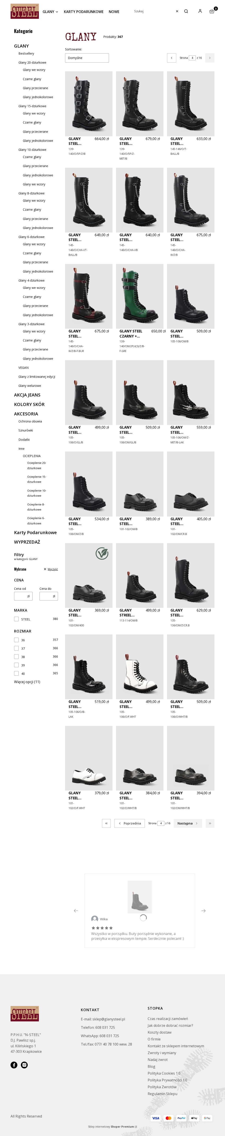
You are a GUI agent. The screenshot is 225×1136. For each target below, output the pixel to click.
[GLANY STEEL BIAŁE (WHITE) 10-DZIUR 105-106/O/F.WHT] (139, 666)
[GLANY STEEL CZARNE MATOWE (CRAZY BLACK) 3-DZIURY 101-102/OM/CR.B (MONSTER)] (190, 484)
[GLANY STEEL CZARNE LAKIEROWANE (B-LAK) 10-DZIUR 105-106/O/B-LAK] (88, 666)
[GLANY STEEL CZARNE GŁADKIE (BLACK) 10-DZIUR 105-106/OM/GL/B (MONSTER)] (139, 392)
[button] (186, 11)
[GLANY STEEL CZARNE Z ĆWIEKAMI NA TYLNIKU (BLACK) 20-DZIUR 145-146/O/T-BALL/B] (190, 103)
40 (23, 673)
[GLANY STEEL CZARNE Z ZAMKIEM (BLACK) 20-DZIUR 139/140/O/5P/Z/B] (88, 103)
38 (23, 657)
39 (23, 665)
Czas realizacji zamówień (168, 1018)
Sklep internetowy (111, 1127)
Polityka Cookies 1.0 (164, 1073)
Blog (151, 1066)
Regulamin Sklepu (162, 1094)
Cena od (20, 588)
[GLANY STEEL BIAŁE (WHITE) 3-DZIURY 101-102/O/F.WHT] (88, 758)
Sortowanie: (73, 49)
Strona (184, 58)
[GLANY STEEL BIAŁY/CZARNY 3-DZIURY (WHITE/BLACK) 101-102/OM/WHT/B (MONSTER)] (190, 758)
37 (23, 648)
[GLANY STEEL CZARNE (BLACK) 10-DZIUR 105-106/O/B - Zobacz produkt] (139, 896)
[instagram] (24, 1065)
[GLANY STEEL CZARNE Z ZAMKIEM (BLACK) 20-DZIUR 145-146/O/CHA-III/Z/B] (190, 200)
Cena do (45, 588)
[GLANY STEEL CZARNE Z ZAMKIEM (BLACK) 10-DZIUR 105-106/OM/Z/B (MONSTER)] (88, 484)
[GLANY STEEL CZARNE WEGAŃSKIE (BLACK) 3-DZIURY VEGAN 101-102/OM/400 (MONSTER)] (88, 575)
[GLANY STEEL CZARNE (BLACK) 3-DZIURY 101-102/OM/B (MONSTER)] (139, 484)
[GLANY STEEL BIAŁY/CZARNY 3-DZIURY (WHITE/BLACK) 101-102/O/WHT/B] (139, 758)
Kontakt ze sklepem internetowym (176, 1046)
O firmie (154, 1039)
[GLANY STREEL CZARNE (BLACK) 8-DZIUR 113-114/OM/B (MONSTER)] (139, 575)
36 (23, 640)
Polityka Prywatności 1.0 (167, 1080)
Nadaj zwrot (158, 1059)
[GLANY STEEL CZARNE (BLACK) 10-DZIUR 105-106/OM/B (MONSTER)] (190, 296)
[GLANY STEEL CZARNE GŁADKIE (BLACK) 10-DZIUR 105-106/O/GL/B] (88, 392)
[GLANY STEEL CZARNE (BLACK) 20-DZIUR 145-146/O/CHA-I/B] (139, 200)
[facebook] (14, 1065)
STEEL (25, 619)
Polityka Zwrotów (162, 1087)
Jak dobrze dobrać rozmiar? (170, 1025)
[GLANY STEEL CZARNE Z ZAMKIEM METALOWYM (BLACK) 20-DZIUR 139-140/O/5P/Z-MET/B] (139, 103)
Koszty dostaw (159, 1032)
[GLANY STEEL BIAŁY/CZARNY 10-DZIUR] (190, 666)
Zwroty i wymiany (162, 1053)
